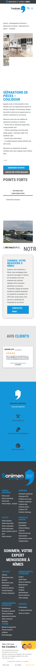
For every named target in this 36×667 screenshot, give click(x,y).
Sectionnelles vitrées (25, 538)
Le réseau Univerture (25, 610)
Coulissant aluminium (26, 494)
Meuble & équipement (9, 627)
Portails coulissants (8, 593)
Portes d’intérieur (7, 614)
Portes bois (5, 501)
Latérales (22, 531)
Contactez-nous (17, 310)
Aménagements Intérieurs (17, 23)
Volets (5, 517)
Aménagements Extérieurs (26, 572)
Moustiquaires (23, 585)
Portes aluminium (7, 498)
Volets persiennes (7, 529)
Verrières (5, 621)
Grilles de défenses (25, 582)
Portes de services (24, 533)
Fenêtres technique (25, 512)
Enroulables (22, 525)
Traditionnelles (23, 541)
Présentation (23, 607)
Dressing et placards (8, 611)
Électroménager (7, 635)
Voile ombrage (23, 598)
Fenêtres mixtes (24, 507)
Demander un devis (16, 168)
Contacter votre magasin (16, 172)
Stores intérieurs (7, 619)
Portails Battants (7, 590)
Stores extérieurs (24, 595)
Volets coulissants (8, 526)
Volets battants (7, 521)
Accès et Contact (24, 613)
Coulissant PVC (23, 496)
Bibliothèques (6, 608)
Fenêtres (23, 490)
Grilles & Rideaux (24, 528)
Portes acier (6, 496)
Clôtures (4, 575)
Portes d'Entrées (6, 491)
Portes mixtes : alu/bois (9, 504)
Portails (6, 571)
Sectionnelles (23, 536)
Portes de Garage (23, 518)
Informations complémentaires (18, 192)
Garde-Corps (22, 579)
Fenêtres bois (23, 504)
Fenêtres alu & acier (25, 499)
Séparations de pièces (10, 26)
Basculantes (22, 523)
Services (23, 604)
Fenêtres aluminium (25, 502)
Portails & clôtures (8, 588)
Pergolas (21, 587)
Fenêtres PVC (23, 509)
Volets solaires (6, 536)
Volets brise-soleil (7, 523)
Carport (21, 577)
